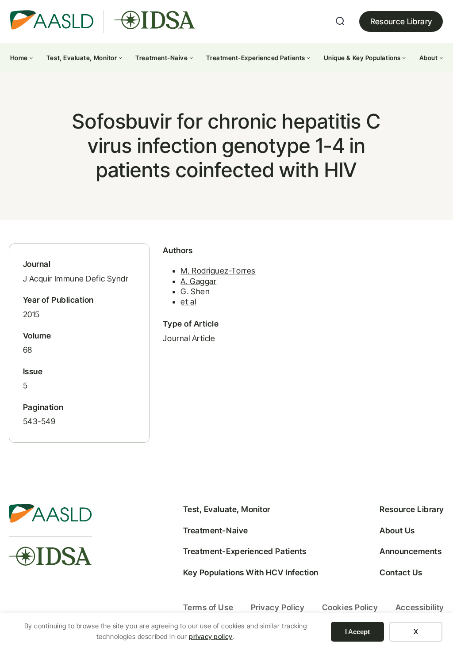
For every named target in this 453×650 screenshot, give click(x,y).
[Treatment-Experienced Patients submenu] (308, 57)
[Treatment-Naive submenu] (191, 57)
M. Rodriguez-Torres (217, 270)
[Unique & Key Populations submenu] (404, 57)
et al (188, 301)
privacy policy (211, 636)
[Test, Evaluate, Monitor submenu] (120, 57)
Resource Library (401, 21)
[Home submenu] (31, 57)
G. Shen (195, 291)
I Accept (357, 631)
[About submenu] (441, 57)
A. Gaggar (198, 281)
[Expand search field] (340, 21)
